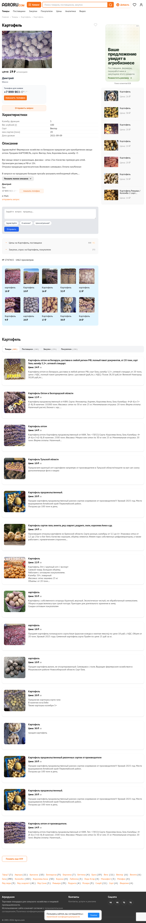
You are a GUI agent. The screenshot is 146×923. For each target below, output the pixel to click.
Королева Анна (41, 878)
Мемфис (121, 878)
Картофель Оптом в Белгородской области (50, 393)
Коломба (19, 878)
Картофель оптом (37, 426)
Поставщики (19, 11)
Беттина (81, 874)
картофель (10, 287)
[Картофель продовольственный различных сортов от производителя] (14, 776)
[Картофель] (14, 577)
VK (111, 902)
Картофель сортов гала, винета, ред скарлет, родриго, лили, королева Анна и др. (70, 525)
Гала (4, 878)
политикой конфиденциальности (63, 916)
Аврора (18, 874)
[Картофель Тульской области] (14, 478)
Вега (106, 874)
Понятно (93, 915)
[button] (110, 4)
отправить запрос (11, 199)
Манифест (106, 878)
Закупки (33, 11)
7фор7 (5, 874)
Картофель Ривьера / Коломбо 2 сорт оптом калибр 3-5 (130, 193)
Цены (59, 11)
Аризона (34, 874)
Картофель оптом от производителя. (47, 823)
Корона (60, 878)
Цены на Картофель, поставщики (25, 242)
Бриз (94, 874)
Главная (5, 17)
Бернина (67, 874)
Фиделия (124, 883)
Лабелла (74, 878)
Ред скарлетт (23, 883)
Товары (5, 11)
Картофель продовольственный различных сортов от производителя (65, 757)
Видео (82, 11)
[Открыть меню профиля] (141, 5)
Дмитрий (8, 78)
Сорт (111, 883)
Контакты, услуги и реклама (82, 901)
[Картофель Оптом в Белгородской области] (14, 412)
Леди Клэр (89, 878)
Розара (85, 883)
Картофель (26, 17)
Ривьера (56, 883)
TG (124, 902)
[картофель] (14, 611)
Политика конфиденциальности (32, 911)
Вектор (120, 874)
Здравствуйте (11, 223)
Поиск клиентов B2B (122, 83)
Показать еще (14, 858)
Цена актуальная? (43, 223)
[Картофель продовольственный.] (14, 511)
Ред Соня (41, 883)
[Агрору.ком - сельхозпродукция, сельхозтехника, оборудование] (13, 5)
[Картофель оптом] (14, 445)
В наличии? (26, 223)
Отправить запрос (24, 108)
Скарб (99, 883)
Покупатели (47, 11)
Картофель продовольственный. (45, 492)
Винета (133, 874)
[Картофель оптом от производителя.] (14, 842)
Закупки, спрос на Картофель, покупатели (30, 249)
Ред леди (6, 883)
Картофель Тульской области (43, 459)
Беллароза (51, 874)
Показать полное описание (16, 178)
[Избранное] (134, 5)
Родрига (72, 883)
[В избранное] (95, 25)
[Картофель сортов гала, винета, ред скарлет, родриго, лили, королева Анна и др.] (14, 544)
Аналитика (70, 11)
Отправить (11, 229)
